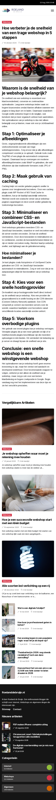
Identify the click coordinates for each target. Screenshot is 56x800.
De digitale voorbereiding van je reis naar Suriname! (33, 746)
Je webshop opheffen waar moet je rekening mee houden (25, 455)
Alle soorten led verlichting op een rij (26, 585)
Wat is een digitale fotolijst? (31, 608)
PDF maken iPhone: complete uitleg (30, 724)
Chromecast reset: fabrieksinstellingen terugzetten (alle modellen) (32, 735)
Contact (17, 709)
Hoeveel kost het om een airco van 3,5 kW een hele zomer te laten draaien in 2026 (35, 670)
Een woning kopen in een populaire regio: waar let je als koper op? (35, 639)
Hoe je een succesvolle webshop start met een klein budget (27, 521)
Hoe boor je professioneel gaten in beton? (34, 623)
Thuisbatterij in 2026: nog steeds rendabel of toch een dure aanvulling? (34, 655)
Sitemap (6, 709)
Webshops (7, 22)
